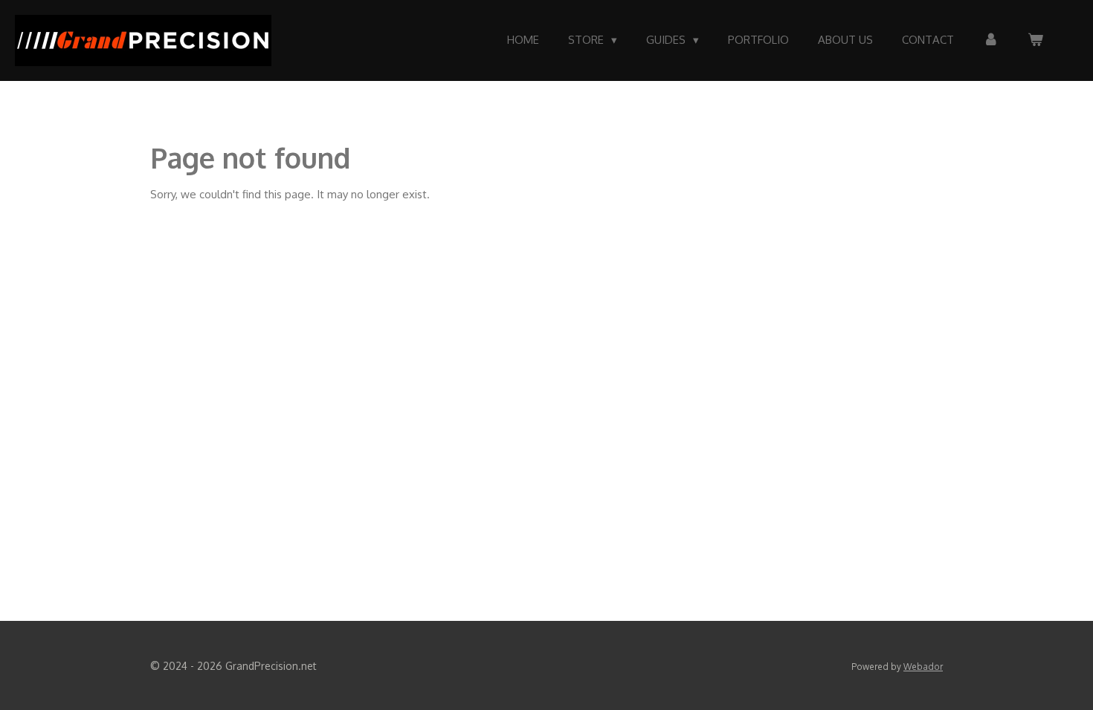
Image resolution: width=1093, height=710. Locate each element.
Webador (923, 666)
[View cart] (1035, 40)
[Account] (990, 40)
